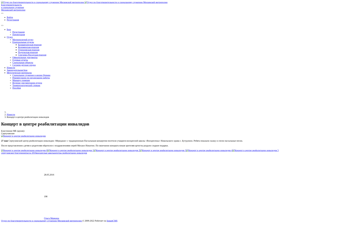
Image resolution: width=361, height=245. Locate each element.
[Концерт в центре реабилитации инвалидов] (23, 136)
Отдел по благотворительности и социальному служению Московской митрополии (41, 221)
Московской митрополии (13, 10)
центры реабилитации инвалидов (71, 153)
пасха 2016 (31, 153)
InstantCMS (112, 221)
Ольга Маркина (51, 218)
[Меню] (2, 13)
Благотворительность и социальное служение (12, 6)
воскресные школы (45, 153)
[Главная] (28, 112)
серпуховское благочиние (13, 153)
